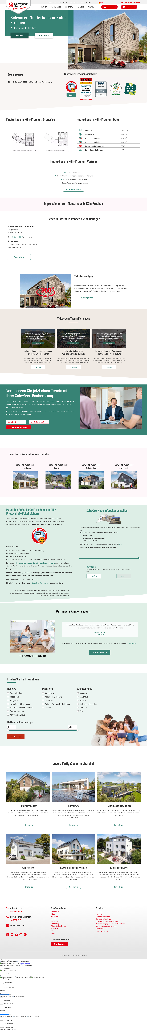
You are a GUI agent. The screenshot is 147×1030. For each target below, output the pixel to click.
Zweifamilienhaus (17, 711)
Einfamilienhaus (16, 693)
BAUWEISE (80, 7)
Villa (81, 711)
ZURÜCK (94, 576)
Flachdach (49, 700)
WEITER (124, 576)
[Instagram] (20, 934)
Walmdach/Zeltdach (53, 696)
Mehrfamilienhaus (17, 714)
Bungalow (14, 700)
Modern (82, 700)
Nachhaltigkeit (63, 2)
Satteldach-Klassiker (88, 704)
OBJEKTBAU (69, 7)
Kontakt (82, 2)
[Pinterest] (25, 934)
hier (120, 544)
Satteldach (49, 693)
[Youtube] (16, 934)
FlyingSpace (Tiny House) (20, 704)
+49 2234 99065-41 (17, 237)
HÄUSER (44, 7)
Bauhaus (83, 693)
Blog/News (89, 2)
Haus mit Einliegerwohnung (21, 707)
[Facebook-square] (7, 934)
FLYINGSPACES (56, 7)
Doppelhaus (15, 696)
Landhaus (83, 696)
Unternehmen (52, 2)
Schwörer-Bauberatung (40, 583)
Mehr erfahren (133, 643)
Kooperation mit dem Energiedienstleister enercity (35, 563)
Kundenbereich (73, 2)
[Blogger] (12, 934)
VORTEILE (91, 7)
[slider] (8, 730)
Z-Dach (48, 707)
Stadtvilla (83, 707)
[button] (94, 2)
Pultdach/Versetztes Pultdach (57, 704)
